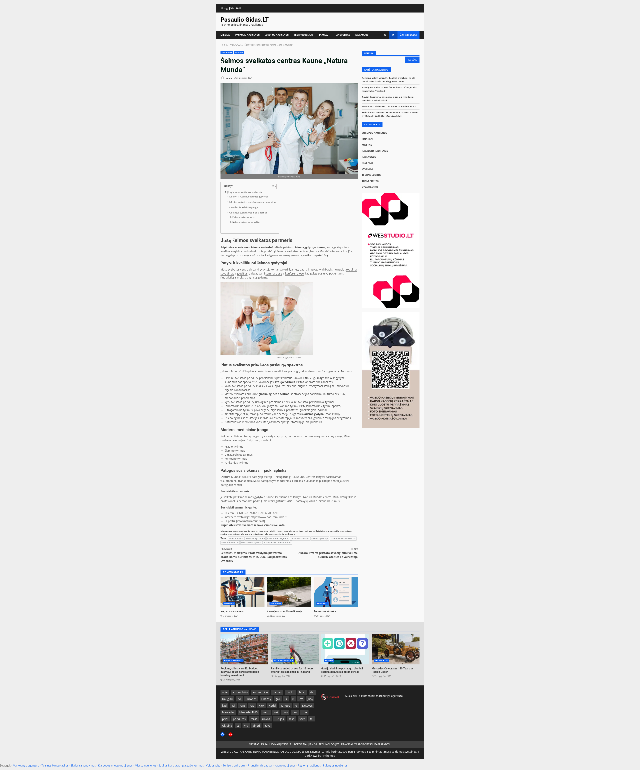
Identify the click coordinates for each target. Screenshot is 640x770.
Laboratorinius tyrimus (239, 406)
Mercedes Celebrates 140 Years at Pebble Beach (389, 106)
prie (304, 712)
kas (252, 705)
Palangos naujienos (335, 765)
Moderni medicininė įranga (244, 207)
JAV (301, 699)
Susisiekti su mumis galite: (247, 222)
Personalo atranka (336, 592)
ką (296, 705)
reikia (253, 719)
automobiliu (260, 692)
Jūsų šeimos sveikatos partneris (244, 192)
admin (229, 77)
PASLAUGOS (361, 35)
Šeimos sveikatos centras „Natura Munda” (303, 251)
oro (294, 712)
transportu (245, 481)
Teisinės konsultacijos (55, 765)
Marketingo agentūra (26, 765)
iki (286, 699)
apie (225, 692)
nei (276, 712)
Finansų (266, 699)
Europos (251, 699)
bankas (277, 692)
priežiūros (239, 719)
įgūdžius (242, 273)
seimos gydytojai (314, 531)
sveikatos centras (229, 534)
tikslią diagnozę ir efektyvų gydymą (265, 436)
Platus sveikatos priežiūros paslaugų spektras (253, 201)
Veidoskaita (213, 765)
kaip (242, 705)
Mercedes (228, 712)
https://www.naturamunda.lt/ (269, 517)
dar (312, 692)
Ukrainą (227, 725)
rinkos (266, 719)
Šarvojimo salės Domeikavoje (289, 592)
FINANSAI (323, 35)
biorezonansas (228, 531)
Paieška (369, 53)
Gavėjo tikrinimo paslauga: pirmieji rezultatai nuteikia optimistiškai (345, 649)
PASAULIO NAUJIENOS (247, 35)
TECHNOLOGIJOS (303, 35)
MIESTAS (225, 35)
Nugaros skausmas (242, 592)
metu (265, 712)
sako (291, 719)
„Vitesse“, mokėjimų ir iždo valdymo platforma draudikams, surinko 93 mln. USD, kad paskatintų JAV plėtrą (253, 555)
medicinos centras (294, 531)
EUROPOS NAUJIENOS (277, 35)
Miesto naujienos (145, 765)
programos (344, 418)
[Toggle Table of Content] (272, 186)
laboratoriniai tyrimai (270, 531)
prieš (225, 719)
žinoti (256, 725)
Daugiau (227, 699)
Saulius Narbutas (169, 765)
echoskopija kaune (247, 531)
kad (224, 705)
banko (290, 692)
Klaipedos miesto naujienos (115, 765)
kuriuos (285, 705)
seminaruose (274, 273)
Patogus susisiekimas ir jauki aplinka (249, 212)
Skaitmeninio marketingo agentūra (381, 696)
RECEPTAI (367, 162)
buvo (302, 692)
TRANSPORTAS (341, 35)
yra (246, 725)
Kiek (261, 705)
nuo (285, 712)
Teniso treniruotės (234, 765)
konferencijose (294, 273)
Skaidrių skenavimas (83, 765)
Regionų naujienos (309, 765)
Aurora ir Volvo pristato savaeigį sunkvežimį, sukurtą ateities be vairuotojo (328, 553)
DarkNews (310, 755)
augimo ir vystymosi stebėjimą (316, 386)
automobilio (240, 692)
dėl (239, 699)
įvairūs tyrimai (250, 440)
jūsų (310, 699)
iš (293, 699)
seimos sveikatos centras (337, 531)
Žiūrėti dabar (408, 35)
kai (233, 705)
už (237, 725)
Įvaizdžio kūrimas (193, 765)
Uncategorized (370, 186)
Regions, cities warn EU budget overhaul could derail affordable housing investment (244, 649)
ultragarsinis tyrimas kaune (280, 534)
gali (278, 699)
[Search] (385, 35)
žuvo (267, 725)
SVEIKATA (239, 52)
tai (311, 719)
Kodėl (272, 705)
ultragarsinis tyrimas (252, 534)
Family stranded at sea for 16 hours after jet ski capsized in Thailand (295, 649)
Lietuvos (307, 705)
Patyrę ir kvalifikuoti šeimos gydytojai (249, 196)
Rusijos (279, 719)
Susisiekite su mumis (244, 217)
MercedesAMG (248, 712)
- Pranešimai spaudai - (260, 765)
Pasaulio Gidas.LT (244, 19)
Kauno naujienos (285, 765)
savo (302, 719)
